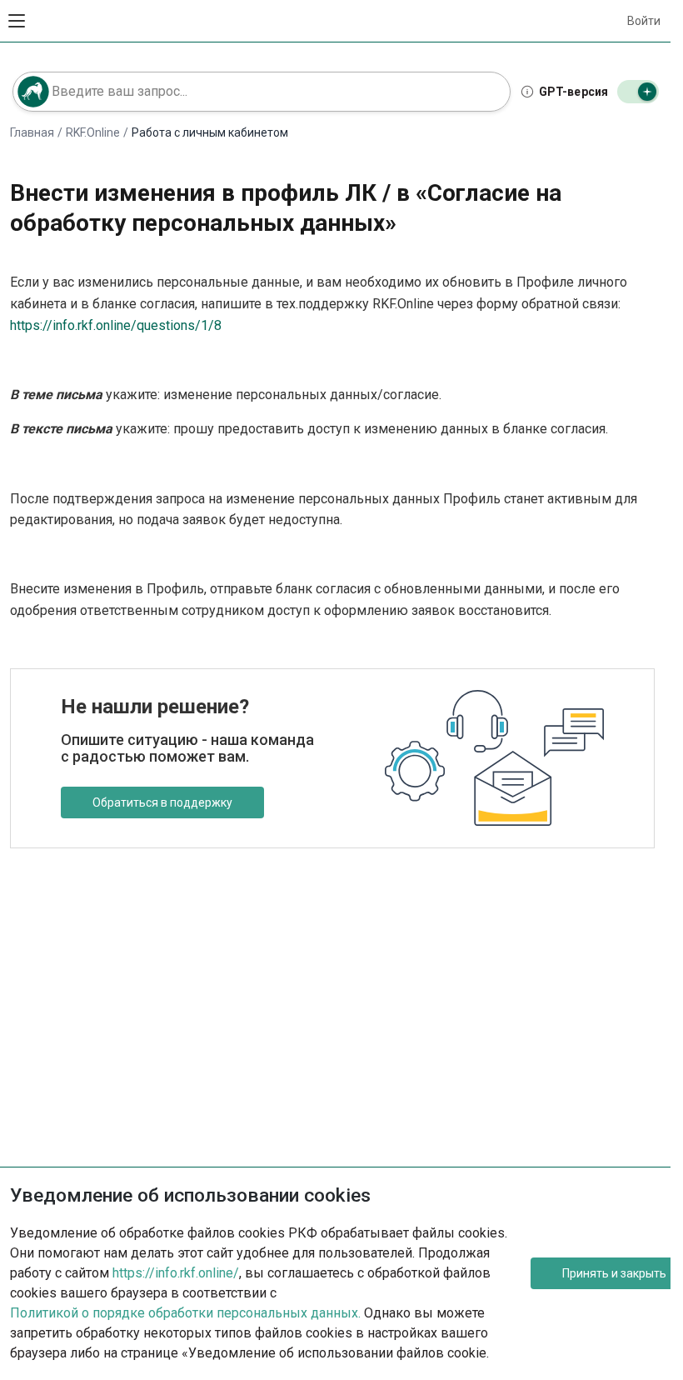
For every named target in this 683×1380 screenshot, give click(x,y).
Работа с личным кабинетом (210, 132)
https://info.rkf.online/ (175, 1273)
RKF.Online (93, 132)
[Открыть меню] (16, 21)
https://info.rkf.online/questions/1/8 (116, 325)
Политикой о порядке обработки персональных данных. (185, 1313)
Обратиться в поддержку (162, 802)
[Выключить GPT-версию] (638, 91)
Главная (32, 132)
